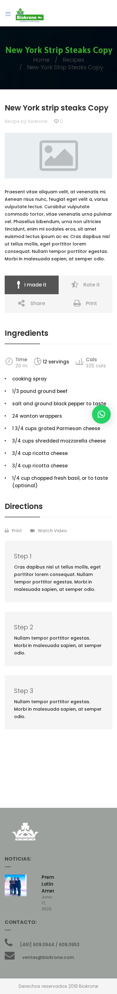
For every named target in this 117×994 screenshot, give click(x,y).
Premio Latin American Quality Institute (47, 891)
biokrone (37, 121)
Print (91, 303)
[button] (101, 414)
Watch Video (52, 531)
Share (37, 303)
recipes (73, 60)
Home (41, 60)
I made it (35, 284)
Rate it (91, 284)
